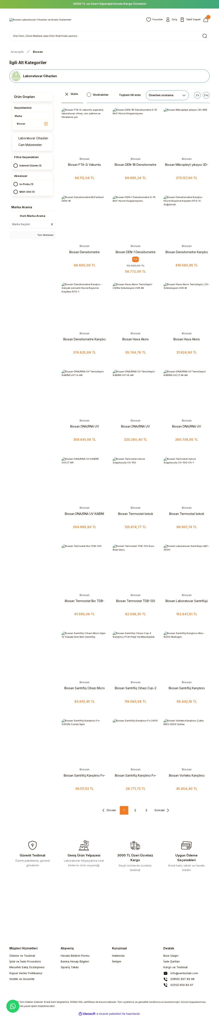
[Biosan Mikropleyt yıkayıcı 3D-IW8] (187, 131)
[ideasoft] (87, 1014)
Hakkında (118, 955)
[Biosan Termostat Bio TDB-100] (85, 567)
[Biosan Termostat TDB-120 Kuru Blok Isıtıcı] (136, 567)
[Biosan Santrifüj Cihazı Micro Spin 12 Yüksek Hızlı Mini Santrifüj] (85, 654)
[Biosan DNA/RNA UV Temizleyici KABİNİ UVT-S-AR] (85, 393)
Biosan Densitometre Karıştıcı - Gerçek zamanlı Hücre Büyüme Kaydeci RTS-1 (84, 339)
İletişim (116, 961)
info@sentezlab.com (184, 973)
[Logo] (40, 19)
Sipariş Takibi (70, 967)
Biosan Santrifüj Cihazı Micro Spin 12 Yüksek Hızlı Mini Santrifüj (84, 688)
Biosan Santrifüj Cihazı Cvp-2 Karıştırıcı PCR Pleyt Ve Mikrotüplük (135, 688)
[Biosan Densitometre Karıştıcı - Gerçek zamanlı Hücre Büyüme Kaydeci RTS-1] (85, 306)
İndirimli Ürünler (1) (30, 165)
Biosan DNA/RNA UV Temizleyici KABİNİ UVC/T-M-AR (186, 426)
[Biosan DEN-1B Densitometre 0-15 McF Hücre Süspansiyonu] (136, 131)
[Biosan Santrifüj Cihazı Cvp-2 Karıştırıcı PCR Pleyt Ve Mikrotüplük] (136, 654)
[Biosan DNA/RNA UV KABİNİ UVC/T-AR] (85, 480)
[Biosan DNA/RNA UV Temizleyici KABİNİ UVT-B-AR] (136, 393)
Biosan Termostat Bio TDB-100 (84, 601)
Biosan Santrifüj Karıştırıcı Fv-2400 (135, 776)
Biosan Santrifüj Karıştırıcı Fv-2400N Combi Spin (84, 776)
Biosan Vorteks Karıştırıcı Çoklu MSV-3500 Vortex (186, 776)
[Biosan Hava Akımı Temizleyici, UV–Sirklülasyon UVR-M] (187, 306)
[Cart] (206, 19)
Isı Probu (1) (26, 184)
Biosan (38, 51)
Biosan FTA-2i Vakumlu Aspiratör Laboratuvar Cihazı (84, 165)
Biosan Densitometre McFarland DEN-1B (84, 252)
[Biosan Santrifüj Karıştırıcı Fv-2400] (136, 742)
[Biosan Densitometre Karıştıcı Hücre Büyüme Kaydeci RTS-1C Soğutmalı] (187, 218)
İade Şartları (171, 961)
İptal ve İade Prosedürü (25, 961)
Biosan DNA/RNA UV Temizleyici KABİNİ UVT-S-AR (84, 426)
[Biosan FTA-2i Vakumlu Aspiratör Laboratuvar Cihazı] (85, 131)
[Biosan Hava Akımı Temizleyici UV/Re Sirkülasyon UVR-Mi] (136, 306)
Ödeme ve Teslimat (22, 955)
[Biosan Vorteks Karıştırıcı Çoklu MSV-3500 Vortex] (187, 742)
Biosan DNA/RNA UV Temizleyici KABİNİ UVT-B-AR (135, 426)
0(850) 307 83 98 (182, 979)
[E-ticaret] (108, 1014)
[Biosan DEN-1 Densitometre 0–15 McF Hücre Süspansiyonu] (136, 218)
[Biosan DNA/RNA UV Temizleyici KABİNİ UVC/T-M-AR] (187, 393)
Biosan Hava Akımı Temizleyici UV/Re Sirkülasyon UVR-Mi (135, 339)
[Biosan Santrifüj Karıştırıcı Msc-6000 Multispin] (187, 654)
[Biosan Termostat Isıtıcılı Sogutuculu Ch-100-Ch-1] (187, 480)
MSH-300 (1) (27, 191)
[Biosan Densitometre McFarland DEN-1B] (85, 218)
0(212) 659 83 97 (181, 985)
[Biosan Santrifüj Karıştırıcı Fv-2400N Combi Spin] (85, 742)
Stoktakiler (100, 94)
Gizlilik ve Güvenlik (21, 979)
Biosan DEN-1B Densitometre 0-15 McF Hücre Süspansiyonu (135, 165)
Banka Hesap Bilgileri (75, 961)
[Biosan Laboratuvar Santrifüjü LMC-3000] (187, 567)
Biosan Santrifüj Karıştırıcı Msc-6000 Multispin (187, 688)
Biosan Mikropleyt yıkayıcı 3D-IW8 (186, 165)
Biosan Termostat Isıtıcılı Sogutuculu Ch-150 (135, 514)
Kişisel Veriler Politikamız (25, 973)
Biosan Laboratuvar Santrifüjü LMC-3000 (187, 601)
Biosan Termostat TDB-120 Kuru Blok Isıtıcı (135, 601)
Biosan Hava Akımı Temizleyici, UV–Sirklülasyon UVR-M (186, 339)
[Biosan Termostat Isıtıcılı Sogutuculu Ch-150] (136, 480)
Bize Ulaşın (170, 955)
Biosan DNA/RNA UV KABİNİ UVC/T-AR (84, 514)
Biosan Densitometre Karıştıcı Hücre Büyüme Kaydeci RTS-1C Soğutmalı (187, 252)
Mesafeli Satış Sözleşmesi (26, 967)
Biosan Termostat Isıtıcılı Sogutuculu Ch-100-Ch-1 (186, 514)
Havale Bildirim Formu (75, 955)
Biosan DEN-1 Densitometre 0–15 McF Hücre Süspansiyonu (135, 252)
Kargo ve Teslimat (175, 967)
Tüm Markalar (45, 235)
